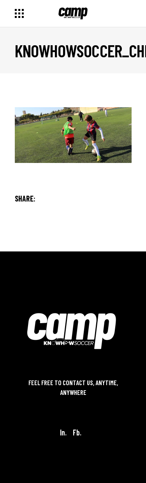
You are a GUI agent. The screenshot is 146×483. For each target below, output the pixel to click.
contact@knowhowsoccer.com (73, 402)
